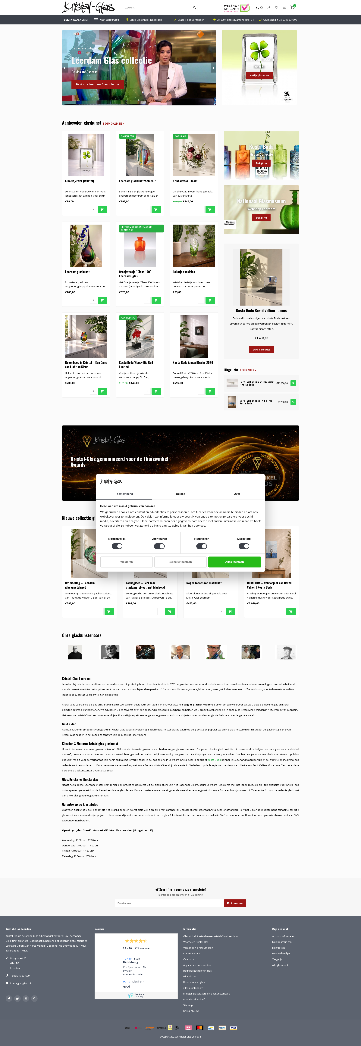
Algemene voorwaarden (197, 965)
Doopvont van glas (194, 982)
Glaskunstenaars (193, 988)
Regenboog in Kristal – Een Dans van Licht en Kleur (86, 364)
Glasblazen (189, 976)
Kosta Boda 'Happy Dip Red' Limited (136, 364)
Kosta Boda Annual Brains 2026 (193, 362)
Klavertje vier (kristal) (79, 181)
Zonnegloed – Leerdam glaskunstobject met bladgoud (145, 585)
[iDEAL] (170, 1030)
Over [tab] (237, 493)
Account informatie (283, 936)
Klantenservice (109, 19)
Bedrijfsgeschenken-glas (197, 970)
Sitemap (188, 1005)
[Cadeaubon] (161, 1028)
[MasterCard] (199, 1028)
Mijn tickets (278, 947)
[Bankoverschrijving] (127, 1028)
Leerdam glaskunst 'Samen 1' (137, 181)
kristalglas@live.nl (20, 983)
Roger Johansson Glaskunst (204, 583)
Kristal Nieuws (191, 1011)
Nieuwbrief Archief (194, 999)
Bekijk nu (261, 163)
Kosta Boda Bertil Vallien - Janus (261, 310)
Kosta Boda (214, 759)
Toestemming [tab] (124, 493)
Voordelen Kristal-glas (196, 942)
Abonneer (236, 903)
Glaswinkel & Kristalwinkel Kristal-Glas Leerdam (210, 936)
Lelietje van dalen (184, 271)
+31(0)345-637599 (20, 975)
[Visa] (233, 1028)
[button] (65, 68)
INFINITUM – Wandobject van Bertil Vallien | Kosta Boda (269, 585)
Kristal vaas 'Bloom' (185, 181)
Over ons (188, 959)
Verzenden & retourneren (198, 947)
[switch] (159, 546)
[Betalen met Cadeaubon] (177, 1028)
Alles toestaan (234, 561)
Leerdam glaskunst (77, 271)
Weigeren (126, 561)
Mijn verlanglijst (281, 953)
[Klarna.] (188, 1028)
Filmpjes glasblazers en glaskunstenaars (206, 993)
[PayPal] (222, 1028)
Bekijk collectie (113, 123)
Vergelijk (277, 959)
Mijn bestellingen (282, 942)
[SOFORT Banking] (150, 1028)
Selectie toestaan (180, 561)
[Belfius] (138, 1028)
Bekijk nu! (82, 89)
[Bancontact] (211, 1028)
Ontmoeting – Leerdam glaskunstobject (80, 585)
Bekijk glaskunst (259, 75)
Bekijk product (261, 349)
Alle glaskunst (280, 965)
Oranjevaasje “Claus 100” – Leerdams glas (136, 273)
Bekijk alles (247, 370)
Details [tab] (180, 493)
